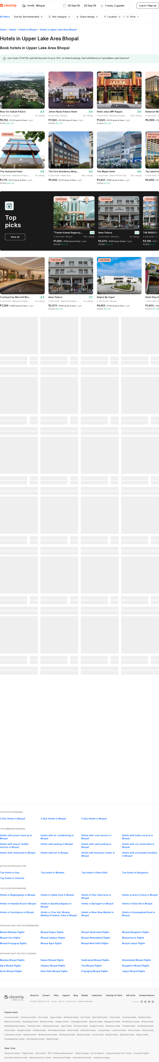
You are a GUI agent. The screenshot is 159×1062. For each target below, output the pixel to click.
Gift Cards (130, 995)
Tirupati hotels (128, 1026)
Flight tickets (27, 1053)
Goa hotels (43, 1017)
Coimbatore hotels (13, 1034)
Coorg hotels (104, 1030)
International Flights (62, 1057)
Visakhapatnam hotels (14, 1039)
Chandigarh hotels (79, 1021)
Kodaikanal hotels (145, 1026)
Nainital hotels (144, 1017)
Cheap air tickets (12, 1053)
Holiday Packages (101, 1057)
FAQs (56, 995)
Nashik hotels (112, 1034)
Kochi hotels (98, 1034)
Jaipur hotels (56, 1017)
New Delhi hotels (100, 1017)
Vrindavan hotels (28, 1017)
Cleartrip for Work (114, 995)
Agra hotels (66, 1026)
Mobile (85, 995)
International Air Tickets (40, 1057)
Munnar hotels (29, 1034)
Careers (46, 995)
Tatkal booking (82, 1053)
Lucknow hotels (119, 1030)
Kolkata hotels (39, 1030)
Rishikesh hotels (71, 1017)
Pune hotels (9, 1030)
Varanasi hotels (129, 1017)
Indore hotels (134, 1030)
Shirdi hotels (73, 1030)
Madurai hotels (84, 1034)
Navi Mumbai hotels (36, 1039)
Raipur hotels (142, 1034)
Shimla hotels (147, 1021)
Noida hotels (148, 1030)
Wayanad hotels (127, 1034)
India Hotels (40, 1053)
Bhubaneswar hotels (47, 1034)
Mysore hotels (96, 1021)
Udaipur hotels (62, 1021)
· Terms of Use (70, 1001)
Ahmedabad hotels (56, 1030)
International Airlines (82, 1057)
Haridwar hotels (113, 1026)
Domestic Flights (141, 1053)
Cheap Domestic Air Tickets (119, 1053)
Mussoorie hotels (12, 1021)
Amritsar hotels (81, 1026)
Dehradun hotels (88, 1030)
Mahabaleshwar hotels (14, 1026)
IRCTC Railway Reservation (60, 1053)
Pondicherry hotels (131, 1021)
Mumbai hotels (46, 1021)
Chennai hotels (34, 1026)
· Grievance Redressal (84, 1001)
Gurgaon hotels (97, 1026)
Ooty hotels (115, 1017)
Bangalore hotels (112, 1021)
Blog (76, 995)
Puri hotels (85, 1017)
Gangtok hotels (24, 1030)
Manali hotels (52, 1039)
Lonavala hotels (11, 1017)
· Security (61, 1001)
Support (66, 995)
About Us (34, 995)
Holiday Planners (147, 995)
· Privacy (53, 1001)
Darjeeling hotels (30, 1021)
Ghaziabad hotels (67, 1034)
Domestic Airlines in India (15, 1057)
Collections (97, 995)
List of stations (97, 1053)
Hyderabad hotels (51, 1026)
